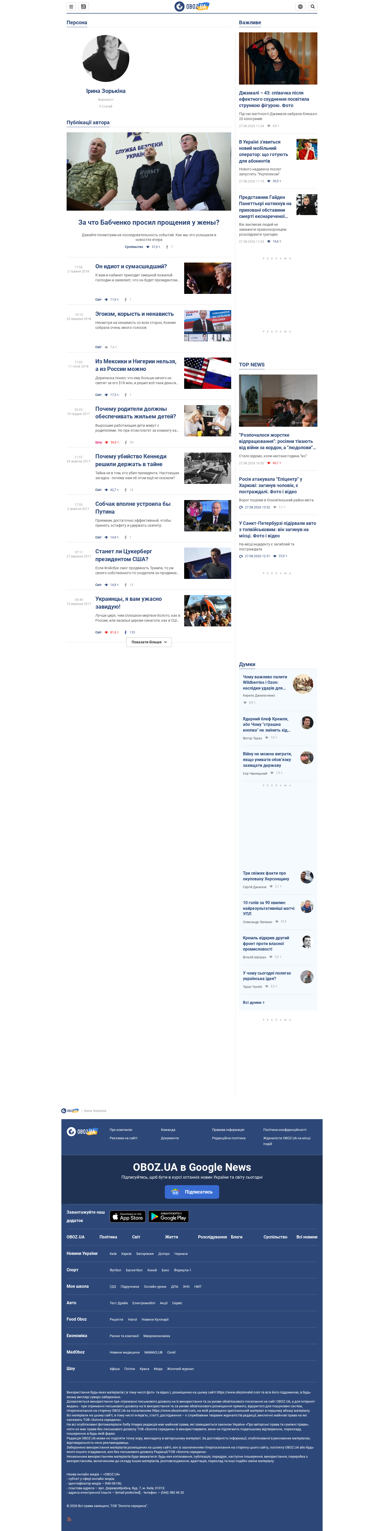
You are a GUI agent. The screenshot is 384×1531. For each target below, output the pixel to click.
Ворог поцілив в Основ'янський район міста (276, 500)
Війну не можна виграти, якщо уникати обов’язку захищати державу (267, 759)
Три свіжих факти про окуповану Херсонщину (266, 876)
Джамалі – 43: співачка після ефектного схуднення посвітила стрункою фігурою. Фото (274, 99)
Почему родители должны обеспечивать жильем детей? (135, 413)
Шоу (98, 442)
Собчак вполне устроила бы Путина (133, 508)
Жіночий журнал (180, 1369)
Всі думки (252, 1002)
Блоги (236, 1237)
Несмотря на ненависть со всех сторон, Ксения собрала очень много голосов (135, 325)
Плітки (129, 1369)
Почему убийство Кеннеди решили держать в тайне (130, 460)
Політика (108, 1237)
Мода (158, 1369)
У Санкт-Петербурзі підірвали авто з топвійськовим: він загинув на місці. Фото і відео (277, 529)
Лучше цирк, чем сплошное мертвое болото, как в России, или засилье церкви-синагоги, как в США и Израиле (137, 618)
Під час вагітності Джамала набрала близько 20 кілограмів (278, 116)
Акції (163, 1303)
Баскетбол (134, 1270)
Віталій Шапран (254, 957)
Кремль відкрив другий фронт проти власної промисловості (266, 943)
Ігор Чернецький (255, 773)
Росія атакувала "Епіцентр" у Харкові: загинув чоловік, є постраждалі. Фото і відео (270, 485)
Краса (144, 1369)
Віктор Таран (252, 738)
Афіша (115, 1369)
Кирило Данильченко (259, 695)
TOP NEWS (252, 364)
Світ (98, 299)
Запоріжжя (145, 1254)
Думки (247, 664)
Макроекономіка (156, 1336)
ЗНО (186, 1287)
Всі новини (306, 1237)
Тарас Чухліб (252, 987)
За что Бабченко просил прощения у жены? (148, 222)
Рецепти (116, 1319)
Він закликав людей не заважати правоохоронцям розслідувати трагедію (262, 229)
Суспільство (134, 247)
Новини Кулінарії (155, 1319)
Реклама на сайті (123, 1138)
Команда (168, 1130)
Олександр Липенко (257, 922)
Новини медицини (125, 1352)
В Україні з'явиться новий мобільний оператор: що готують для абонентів (263, 151)
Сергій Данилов (254, 887)
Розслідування (212, 1237)
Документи (170, 1138)
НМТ (198, 1287)
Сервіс (177, 1303)
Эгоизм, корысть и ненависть (134, 314)
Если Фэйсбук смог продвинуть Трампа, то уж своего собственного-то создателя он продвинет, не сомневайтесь (137, 570)
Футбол (115, 1270)
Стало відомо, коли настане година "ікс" (273, 456)
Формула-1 (182, 1270)
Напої (132, 1319)
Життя (171, 1237)
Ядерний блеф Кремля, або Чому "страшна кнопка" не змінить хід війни (265, 724)
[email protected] (127, 1492)
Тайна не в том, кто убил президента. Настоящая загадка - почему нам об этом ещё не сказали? (137, 475)
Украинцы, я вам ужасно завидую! (128, 603)
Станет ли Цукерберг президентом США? (123, 555)
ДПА (174, 1287)
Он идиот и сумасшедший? (131, 266)
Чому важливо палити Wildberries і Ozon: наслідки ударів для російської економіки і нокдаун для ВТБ (265, 682)
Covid (171, 1352)
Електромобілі (143, 1303)
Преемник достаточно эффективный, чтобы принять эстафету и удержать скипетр (133, 522)
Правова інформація (228, 1130)
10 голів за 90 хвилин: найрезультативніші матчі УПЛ (268, 908)
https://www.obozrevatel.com (238, 1392)
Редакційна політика (229, 1138)
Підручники (130, 1287)
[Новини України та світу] (70, 1112)
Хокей (152, 1270)
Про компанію (121, 1130)
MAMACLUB (153, 1352)
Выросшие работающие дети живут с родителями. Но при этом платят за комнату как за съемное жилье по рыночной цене (137, 428)
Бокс (165, 1270)
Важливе (250, 22)
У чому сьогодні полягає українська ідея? (267, 976)
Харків (126, 1254)
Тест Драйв (119, 1303)
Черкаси (181, 1254)
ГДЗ (113, 1287)
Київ (113, 1254)
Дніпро (164, 1254)
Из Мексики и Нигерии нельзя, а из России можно (135, 365)
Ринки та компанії (124, 1336)
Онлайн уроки (155, 1287)
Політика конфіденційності (284, 1130)
